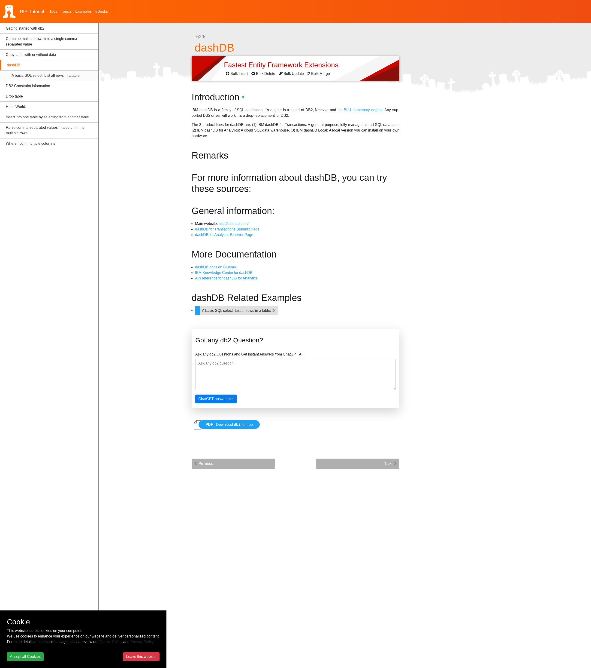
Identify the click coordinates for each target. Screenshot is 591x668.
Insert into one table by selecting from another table (47, 117)
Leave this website (141, 657)
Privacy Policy (142, 642)
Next (389, 464)
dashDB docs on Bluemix (216, 267)
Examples (83, 11)
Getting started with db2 (25, 28)
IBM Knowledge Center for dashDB (224, 273)
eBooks (101, 11)
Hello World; (16, 107)
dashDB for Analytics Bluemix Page (224, 235)
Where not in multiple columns (30, 143)
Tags (53, 11)
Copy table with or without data (31, 55)
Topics (66, 11)
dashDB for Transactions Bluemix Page (227, 229)
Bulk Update (294, 74)
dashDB (13, 65)
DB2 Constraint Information (28, 86)
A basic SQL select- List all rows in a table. (46, 75)
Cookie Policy (111, 642)
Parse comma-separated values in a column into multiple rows (45, 130)
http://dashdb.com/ (233, 224)
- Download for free (229, 424)
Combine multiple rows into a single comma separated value (41, 41)
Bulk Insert (239, 74)
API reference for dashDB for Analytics (226, 278)
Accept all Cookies (25, 657)
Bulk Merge (320, 74)
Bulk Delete (265, 74)
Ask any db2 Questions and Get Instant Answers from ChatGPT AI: (249, 354)
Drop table (14, 96)
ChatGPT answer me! (216, 399)
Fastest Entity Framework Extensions (282, 65)
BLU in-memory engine (363, 110)
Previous (205, 464)
